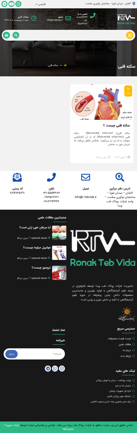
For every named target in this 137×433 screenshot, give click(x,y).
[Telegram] (4, 4)
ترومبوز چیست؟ (41, 267)
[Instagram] (18, 4)
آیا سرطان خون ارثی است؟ (35, 227)
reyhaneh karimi (39, 238)
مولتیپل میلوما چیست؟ (37, 247)
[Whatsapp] (55, 369)
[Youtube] (11, 4)
